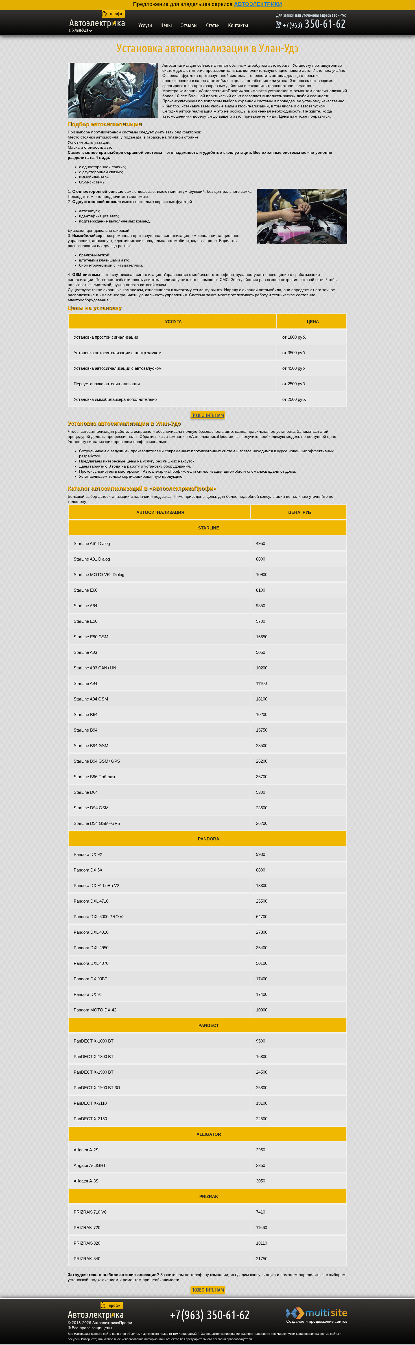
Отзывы (189, 25)
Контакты (238, 25)
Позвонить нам (207, 415)
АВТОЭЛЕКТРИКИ (258, 4)
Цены (166, 25)
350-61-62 (311, 24)
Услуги (145, 25)
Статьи (213, 25)
